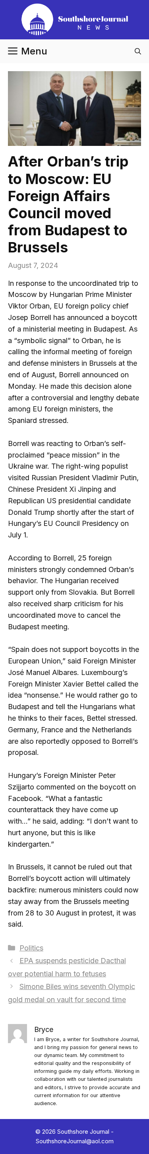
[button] (138, 51)
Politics (31, 948)
